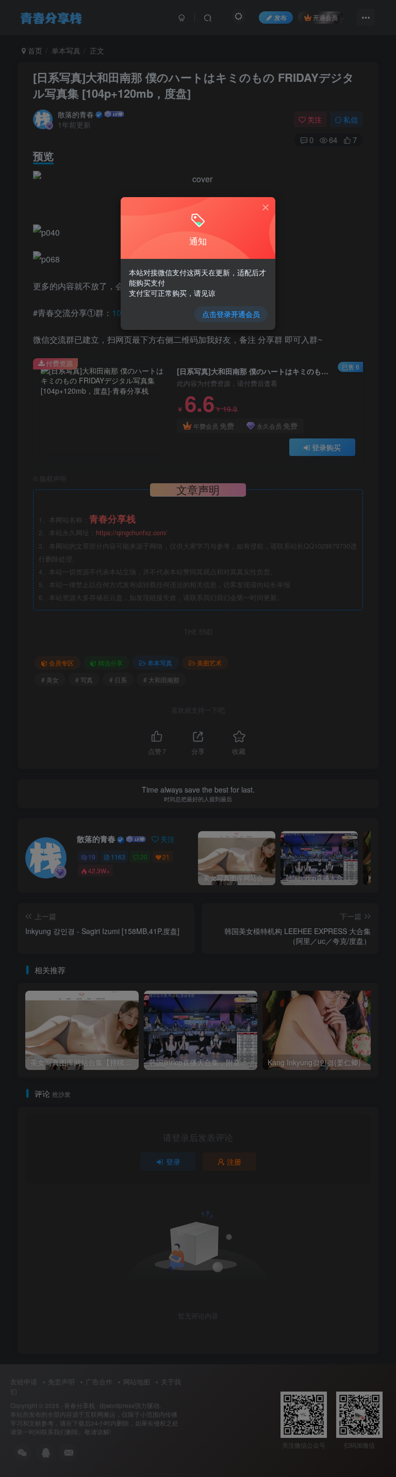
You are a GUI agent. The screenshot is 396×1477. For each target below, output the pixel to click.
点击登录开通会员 (231, 314)
